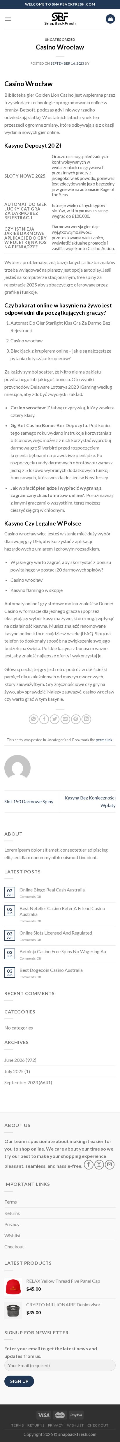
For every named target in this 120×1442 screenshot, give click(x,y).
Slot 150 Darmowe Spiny (28, 801)
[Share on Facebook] (44, 719)
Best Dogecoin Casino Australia (51, 970)
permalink (104, 739)
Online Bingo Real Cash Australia (52, 889)
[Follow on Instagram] (99, 1164)
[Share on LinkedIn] (86, 719)
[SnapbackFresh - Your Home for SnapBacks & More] (60, 18)
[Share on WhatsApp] (33, 719)
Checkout (14, 1246)
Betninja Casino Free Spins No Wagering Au (63, 951)
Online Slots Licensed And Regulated (56, 932)
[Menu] (7, 19)
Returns (12, 1213)
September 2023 (21, 1082)
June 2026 (14, 1060)
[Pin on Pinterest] (76, 719)
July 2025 (14, 1071)
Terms (10, 1201)
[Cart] (110, 19)
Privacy (12, 1224)
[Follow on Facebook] (88, 1164)
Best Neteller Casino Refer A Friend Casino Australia (62, 910)
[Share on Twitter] (54, 719)
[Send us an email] (109, 1164)
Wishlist (12, 1235)
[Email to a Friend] (65, 719)
